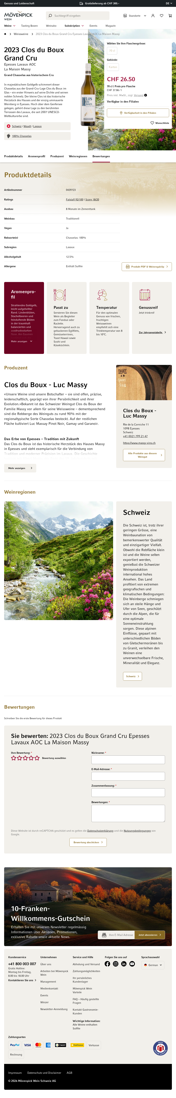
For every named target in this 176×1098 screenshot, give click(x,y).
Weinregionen (78, 156)
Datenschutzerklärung (100, 830)
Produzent (57, 156)
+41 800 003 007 (22, 964)
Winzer (44, 1002)
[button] (169, 3)
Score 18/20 (92, 199)
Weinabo (51, 25)
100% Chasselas (21, 136)
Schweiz (16, 126)
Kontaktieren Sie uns (20, 980)
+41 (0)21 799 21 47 (135, 436)
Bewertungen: (100, 802)
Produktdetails (13, 156)
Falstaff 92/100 (74, 199)
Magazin (111, 25)
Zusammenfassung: (103, 785)
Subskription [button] (72, 25)
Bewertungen (101, 156)
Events (93, 25)
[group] (138, 57)
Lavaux (37, 126)
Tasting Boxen (29, 25)
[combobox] (77, 15)
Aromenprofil (36, 156)
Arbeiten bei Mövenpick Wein (54, 973)
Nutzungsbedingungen (137, 830)
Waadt (27, 126)
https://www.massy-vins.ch (139, 442)
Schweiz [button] (131, 676)
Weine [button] (8, 25)
